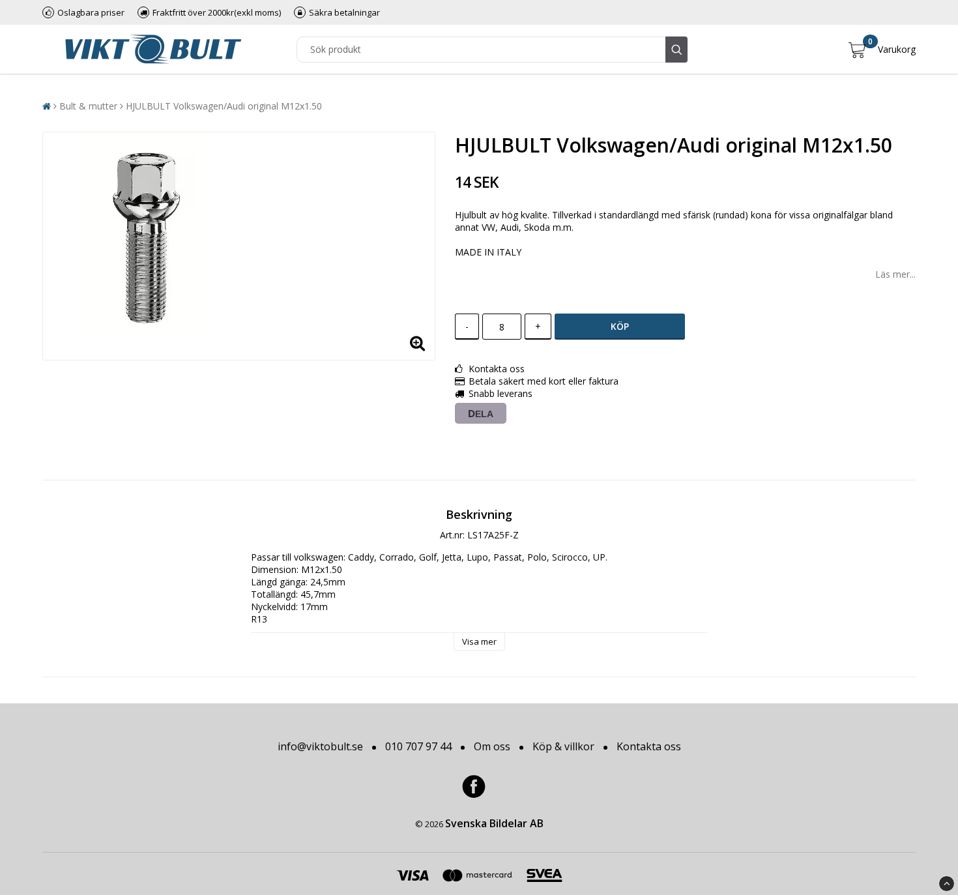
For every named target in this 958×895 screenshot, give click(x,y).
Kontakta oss (649, 746)
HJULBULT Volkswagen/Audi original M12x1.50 (224, 106)
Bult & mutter (88, 106)
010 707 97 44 (418, 746)
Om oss (492, 746)
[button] (882, 49)
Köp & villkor (563, 746)
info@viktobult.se (320, 746)
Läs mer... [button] (895, 274)
